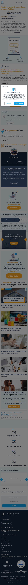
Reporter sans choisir (5, 86)
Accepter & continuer (19, 103)
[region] (14, 95)
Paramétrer (9, 103)
